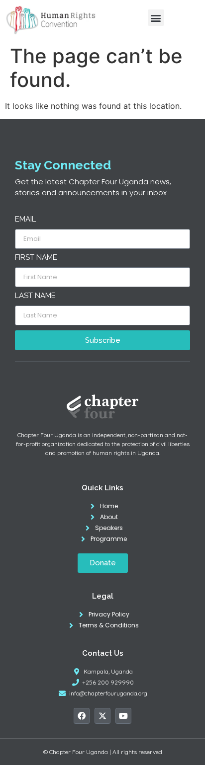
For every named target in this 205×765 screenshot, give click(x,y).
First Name (36, 258)
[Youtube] (123, 716)
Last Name (35, 296)
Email (25, 220)
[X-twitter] (102, 716)
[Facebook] (82, 716)
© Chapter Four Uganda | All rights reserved (102, 752)
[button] (156, 17)
